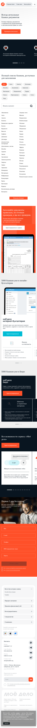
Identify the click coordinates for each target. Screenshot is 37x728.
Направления (17, 91)
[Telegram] (31, 647)
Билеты (3, 126)
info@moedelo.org (8, 660)
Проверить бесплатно (11, 31)
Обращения (22, 126)
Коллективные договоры (8, 189)
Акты (10, 84)
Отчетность (22, 144)
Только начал (19, 4)
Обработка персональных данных (24, 700)
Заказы (3, 154)
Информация (4, 175)
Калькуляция (4, 178)
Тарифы (7, 595)
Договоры (27, 84)
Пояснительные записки (26, 176)
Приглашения (14, 95)
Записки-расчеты (6, 159)
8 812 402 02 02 (8, 651)
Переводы (22, 155)
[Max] (31, 642)
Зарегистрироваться (12, 334)
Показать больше (18, 198)
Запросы (3, 162)
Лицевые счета (23, 112)
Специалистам (9, 617)
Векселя (3, 131)
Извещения (4, 170)
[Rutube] (31, 657)
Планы (21, 163)
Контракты (4, 191)
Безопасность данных (23, 709)
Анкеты (19, 84)
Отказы (21, 142)
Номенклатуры (23, 120)
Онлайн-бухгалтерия (10, 592)
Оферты (21, 147)
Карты (3, 181)
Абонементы (4, 112)
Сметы (24, 95)
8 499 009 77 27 (8, 646)
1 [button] (17, 424)
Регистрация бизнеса (11, 611)
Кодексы (3, 186)
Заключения (15, 87)
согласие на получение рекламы (13, 570)
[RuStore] (15, 633)
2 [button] (19, 424)
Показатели (22, 168)
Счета (32, 95)
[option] (18, 51)
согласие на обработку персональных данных (16, 568)
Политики (22, 171)
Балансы (3, 120)
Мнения (21, 115)
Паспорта (21, 152)
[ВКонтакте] (31, 652)
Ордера (27, 91)
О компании (8, 622)
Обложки (21, 123)
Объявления (22, 128)
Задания (3, 151)
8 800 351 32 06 (8, 656)
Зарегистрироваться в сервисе (14, 227)
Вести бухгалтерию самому (13, 589)
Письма (21, 160)
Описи (5, 95)
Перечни (21, 158)
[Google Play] (5, 633)
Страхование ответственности (25, 705)
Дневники (4, 136)
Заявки (3, 165)
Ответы (21, 136)
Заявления (25, 87)
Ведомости (4, 128)
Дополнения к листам (7, 146)
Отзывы (21, 139)
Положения (22, 174)
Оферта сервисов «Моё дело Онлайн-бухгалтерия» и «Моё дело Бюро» (10, 701)
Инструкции (4, 173)
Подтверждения (23, 166)
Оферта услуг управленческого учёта (10, 706)
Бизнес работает (27, 4)
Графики (3, 134)
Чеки (4, 98)
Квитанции (6, 91)
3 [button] (21, 424)
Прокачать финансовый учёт (13, 606)
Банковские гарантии (7, 123)
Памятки (21, 150)
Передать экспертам (10, 600)
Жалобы (5, 87)
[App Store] (10, 633)
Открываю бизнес (10, 4)
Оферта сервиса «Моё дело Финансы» (10, 710)
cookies (18, 713)
